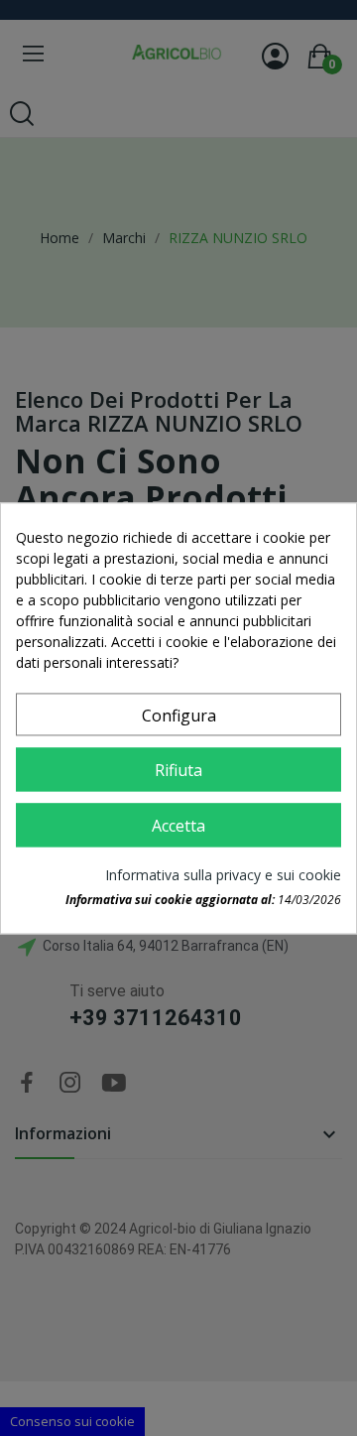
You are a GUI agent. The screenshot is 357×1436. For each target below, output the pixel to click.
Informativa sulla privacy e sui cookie (223, 874)
